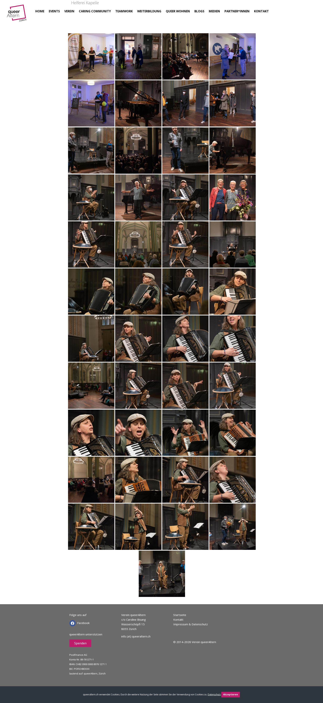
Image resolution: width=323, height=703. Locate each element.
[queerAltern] (17, 16)
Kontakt (178, 619)
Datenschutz (214, 694)
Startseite (179, 615)
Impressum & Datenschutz (190, 624)
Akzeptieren (230, 694)
